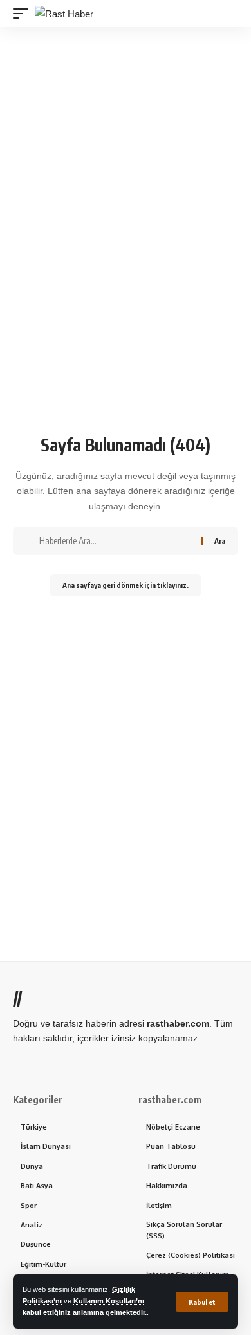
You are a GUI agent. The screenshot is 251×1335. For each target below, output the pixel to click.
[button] (202, 1302)
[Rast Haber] (64, 14)
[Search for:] (115, 541)
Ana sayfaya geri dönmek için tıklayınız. (125, 585)
